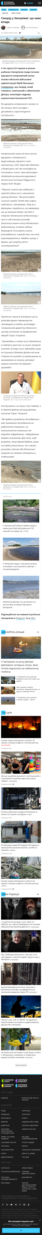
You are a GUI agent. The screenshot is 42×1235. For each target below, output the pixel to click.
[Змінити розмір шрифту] (39, 33)
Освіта (25, 1118)
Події (3, 1111)
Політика (5, 1146)
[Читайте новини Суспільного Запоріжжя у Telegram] (15, 1204)
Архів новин (27, 1168)
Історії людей (28, 1142)
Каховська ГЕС (13, 9)
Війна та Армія (16, 13)
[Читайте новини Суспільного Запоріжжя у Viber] (20, 1204)
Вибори (4, 1122)
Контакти (5, 1168)
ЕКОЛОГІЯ (24, 9)
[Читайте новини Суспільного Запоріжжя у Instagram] (7, 1204)
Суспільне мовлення (10, 1172)
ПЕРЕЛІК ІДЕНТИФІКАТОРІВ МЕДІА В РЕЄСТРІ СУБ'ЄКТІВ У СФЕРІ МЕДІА (29, 1187)
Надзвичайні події (30, 1122)
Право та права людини (8, 1138)
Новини (4, 1098)
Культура (26, 1114)
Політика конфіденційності (9, 1178)
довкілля (33, 9)
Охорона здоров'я (30, 1125)
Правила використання (28, 1173)
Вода (3, 9)
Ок (21, 1230)
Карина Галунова (12, 27)
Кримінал (5, 1114)
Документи (27, 1177)
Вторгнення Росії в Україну (30, 1099)
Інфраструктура (29, 1129)
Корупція (26, 1111)
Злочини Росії (7, 1150)
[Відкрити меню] (40, 3)
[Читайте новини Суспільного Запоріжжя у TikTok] (28, 1204)
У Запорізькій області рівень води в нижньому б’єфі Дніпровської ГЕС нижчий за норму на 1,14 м (20, 528)
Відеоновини (7, 1157)
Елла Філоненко (32, 27)
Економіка (6, 1118)
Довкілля (5, 13)
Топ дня (25, 1157)
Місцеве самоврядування (29, 1138)
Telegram (20, 618)
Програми (5, 1183)
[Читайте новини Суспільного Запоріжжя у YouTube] (11, 1204)
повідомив (7, 87)
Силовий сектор (8, 1142)
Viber (33, 618)
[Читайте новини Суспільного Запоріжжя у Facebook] (3, 1204)
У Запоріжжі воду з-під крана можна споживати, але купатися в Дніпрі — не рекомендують (20, 566)
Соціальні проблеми (31, 1150)
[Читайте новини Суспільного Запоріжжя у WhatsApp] (24, 1204)
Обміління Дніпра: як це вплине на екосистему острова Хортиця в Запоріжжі (19, 605)
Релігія (25, 1146)
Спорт (3, 1153)
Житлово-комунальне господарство (7, 1131)
